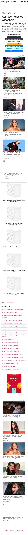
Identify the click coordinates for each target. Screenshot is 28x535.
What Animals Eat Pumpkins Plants (10, 369)
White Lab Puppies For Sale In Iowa (11, 351)
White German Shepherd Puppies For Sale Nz (13, 332)
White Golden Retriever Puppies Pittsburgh (12, 357)
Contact (12, 530)
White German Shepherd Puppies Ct (11, 348)
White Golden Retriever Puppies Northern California (12, 316)
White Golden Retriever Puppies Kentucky (12, 323)
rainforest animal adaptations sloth (14, 39)
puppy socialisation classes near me (14, 51)
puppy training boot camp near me (14, 46)
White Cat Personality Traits (8, 366)
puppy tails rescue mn (14, 41)
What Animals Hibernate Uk (8, 339)
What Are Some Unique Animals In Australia (12, 309)
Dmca (6, 530)
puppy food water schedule (14, 36)
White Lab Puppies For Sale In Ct (10, 312)
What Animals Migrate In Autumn (10, 342)
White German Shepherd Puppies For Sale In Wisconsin (13, 335)
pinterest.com (10, 302)
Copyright (14, 532)
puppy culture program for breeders (14, 48)
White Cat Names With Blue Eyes (10, 363)
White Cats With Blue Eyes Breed (10, 345)
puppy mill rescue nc (14, 34)
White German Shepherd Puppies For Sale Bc (13, 326)
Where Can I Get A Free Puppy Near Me (12, 320)
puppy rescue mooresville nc (14, 44)
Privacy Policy (20, 530)
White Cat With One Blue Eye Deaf (10, 329)
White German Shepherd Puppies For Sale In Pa (14, 360)
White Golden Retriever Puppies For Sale (12, 354)
